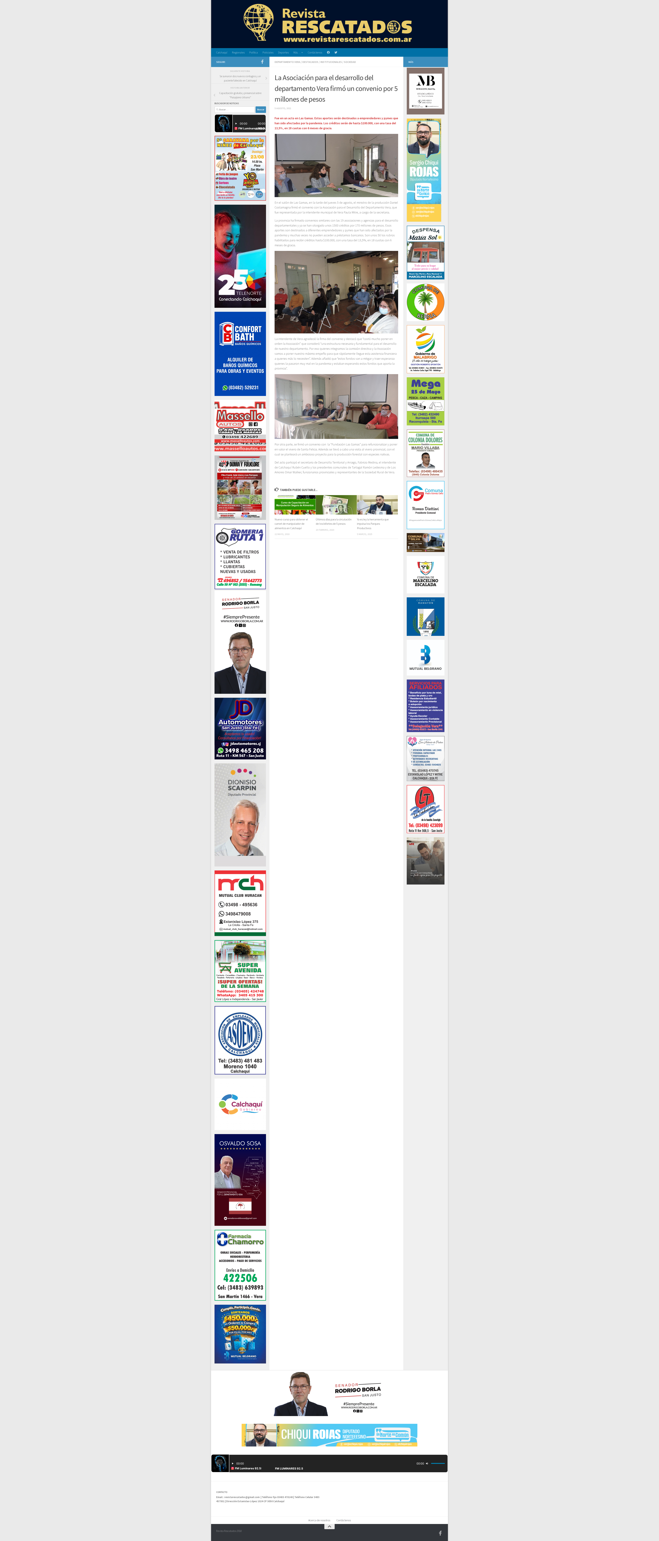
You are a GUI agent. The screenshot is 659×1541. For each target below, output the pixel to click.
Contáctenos (315, 52)
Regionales (238, 52)
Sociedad (350, 62)
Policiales (268, 52)
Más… (296, 52)
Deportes (283, 52)
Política (253, 52)
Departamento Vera (287, 62)
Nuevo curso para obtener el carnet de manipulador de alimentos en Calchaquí (291, 523)
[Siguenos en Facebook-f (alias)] (262, 62)
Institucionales (331, 62)
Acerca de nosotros (319, 1520)
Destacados (310, 62)
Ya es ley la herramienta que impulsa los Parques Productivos (373, 523)
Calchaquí (221, 52)
